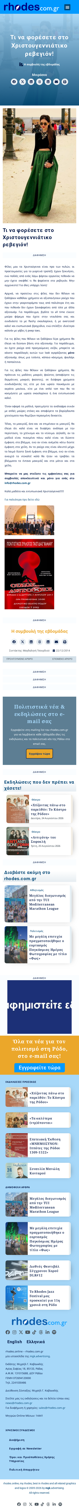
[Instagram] (14, 1332)
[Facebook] (8, 1332)
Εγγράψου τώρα (39, 753)
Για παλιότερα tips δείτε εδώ (22, 499)
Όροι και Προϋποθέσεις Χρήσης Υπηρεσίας (32, 1459)
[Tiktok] (34, 1332)
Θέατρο (36, 799)
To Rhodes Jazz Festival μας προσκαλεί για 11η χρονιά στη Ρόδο (45, 1298)
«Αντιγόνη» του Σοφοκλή (43, 839)
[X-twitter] (21, 1332)
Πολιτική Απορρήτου (24, 1469)
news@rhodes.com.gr (19, 1403)
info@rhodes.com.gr (17, 483)
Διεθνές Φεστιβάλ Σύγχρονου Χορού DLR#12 (45, 1270)
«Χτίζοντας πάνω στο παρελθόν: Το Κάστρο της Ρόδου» (48, 809)
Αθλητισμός (37, 890)
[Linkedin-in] (47, 1332)
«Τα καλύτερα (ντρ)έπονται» (41, 1120)
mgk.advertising (40, 1356)
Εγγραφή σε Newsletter (25, 1448)
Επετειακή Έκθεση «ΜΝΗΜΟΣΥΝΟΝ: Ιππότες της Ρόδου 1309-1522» (45, 1145)
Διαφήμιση (16, 1440)
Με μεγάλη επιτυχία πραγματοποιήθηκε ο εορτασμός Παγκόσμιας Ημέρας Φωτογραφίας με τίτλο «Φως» (48, 947)
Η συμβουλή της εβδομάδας (42, 64)
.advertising (54, 1488)
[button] (67, 7)
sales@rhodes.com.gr (52, 1407)
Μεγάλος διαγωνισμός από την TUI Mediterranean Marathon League (47, 902)
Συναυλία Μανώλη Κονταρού (45, 1171)
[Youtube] (27, 1332)
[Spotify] (54, 1332)
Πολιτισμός (36, 931)
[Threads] (41, 1332)
